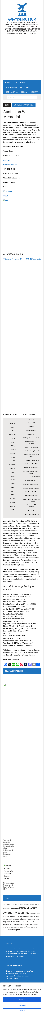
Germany (24, 919)
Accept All (22, 999)
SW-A (35, 927)
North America (11, 92)
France (15, 919)
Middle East (25, 87)
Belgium (33, 913)
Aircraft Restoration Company (27, 904)
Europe (23, 83)
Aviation (12, 908)
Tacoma (5, 930)
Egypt (37, 916)
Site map (34, 92)
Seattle (21, 927)
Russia (15, 927)
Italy (4, 922)
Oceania (24, 92)
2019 (17, 904)
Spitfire (26, 927)
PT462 (4, 927)
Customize (22, 1005)
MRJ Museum (13, 924)
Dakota (22, 916)
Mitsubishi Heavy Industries (25, 921)
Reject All (22, 1010)
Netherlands (28, 924)
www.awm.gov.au (10, 164)
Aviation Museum (26, 908)
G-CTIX (19, 919)
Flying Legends (7, 919)
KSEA (7, 921)
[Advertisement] (22, 56)
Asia (15, 83)
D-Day (17, 916)
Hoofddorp (30, 919)
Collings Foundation (9, 916)
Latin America (11, 87)
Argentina (6, 908)
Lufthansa (12, 921)
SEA (19, 927)
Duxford (32, 916)
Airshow (36, 904)
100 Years (6, 904)
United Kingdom (13, 930)
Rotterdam (10, 927)
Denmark (26, 916)
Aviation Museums (15, 912)
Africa (7, 83)
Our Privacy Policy (12, 978)
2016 (10, 904)
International (36, 919)
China (38, 913)
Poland (35, 924)
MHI (17, 921)
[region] (22, 998)
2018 (14, 905)
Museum (20, 924)
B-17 (29, 913)
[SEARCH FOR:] (22, 97)
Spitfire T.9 (31, 927)
